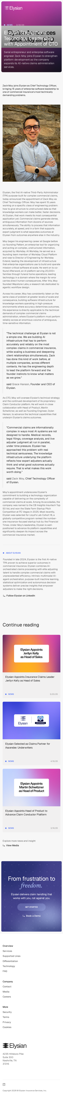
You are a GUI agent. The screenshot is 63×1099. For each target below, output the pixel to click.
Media (6, 991)
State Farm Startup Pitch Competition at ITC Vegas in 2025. (27, 510)
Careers (7, 996)
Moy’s (20, 525)
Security (7, 1012)
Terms (6, 1017)
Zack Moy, (18, 478)
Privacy (7, 1022)
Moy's (6, 492)
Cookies (7, 1027)
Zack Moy (48, 199)
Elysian (6, 192)
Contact (7, 986)
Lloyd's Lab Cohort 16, (41, 515)
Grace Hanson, (21, 384)
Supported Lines (12, 956)
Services (7, 951)
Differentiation (10, 961)
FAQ (5, 971)
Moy (32, 202)
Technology (9, 966)
